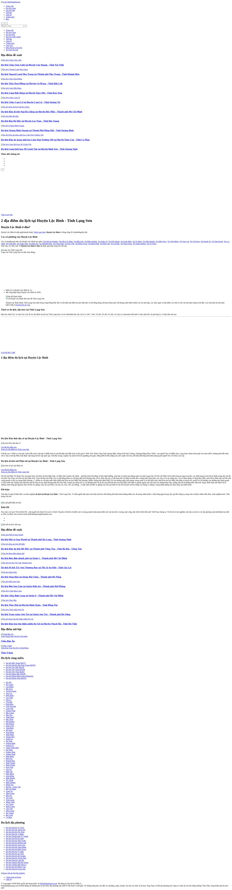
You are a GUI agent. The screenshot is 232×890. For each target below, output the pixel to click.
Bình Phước (10, 778)
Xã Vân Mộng (173, 242)
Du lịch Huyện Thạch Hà (15, 830)
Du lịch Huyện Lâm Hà (15, 860)
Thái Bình (10, 728)
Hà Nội (8, 682)
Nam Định (10, 732)
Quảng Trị (10, 746)
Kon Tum (9, 767)
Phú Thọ (9, 715)
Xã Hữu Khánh (149, 242)
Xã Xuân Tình (22, 244)
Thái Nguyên (11, 706)
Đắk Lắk (9, 772)
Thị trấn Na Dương (50, 242)
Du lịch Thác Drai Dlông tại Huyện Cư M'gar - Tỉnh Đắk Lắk (32, 83)
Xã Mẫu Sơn (78, 242)
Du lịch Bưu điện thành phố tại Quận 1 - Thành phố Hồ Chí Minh (34, 558)
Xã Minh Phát (93, 244)
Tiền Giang (10, 793)
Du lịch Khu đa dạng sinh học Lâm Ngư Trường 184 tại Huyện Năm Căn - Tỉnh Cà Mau (45, 139)
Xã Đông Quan (81, 244)
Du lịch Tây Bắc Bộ (15, 667)
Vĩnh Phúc (10, 717)
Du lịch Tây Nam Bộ (15, 670)
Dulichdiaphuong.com (48, 884)
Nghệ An (9, 739)
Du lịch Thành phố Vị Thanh (17, 836)
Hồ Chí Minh (11, 789)
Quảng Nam (10, 752)
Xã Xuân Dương (139, 244)
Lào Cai (9, 693)
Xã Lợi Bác (115, 244)
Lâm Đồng (10, 776)
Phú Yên (9, 759)
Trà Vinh (9, 798)
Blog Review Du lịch (14, 48)
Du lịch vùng (11, 8)
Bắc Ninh (9, 719)
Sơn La (8, 700)
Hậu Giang (10, 811)
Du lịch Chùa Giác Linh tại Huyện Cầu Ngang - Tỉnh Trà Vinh (32, 65)
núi (28, 305)
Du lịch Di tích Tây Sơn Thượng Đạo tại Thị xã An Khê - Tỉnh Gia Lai (36, 567)
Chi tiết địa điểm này (9, 447)
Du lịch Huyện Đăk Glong (16, 849)
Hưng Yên (10, 726)
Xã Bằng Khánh (90, 242)
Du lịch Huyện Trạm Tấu (15, 845)
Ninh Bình (10, 735)
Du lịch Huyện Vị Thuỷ (15, 828)
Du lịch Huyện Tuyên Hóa (16, 858)
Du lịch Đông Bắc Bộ (15, 674)
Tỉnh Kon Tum (6, 648)
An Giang (9, 804)
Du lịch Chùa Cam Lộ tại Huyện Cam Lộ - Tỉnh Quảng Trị (30, 102)
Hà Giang (9, 685)
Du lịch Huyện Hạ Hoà (15, 839)
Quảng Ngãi (10, 754)
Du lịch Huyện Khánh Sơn (16, 843)
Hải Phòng (10, 724)
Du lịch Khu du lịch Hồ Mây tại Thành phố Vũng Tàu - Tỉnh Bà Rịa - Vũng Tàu (41, 549)
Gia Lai (9, 769)
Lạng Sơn (9, 709)
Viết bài (9, 13)
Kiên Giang (10, 806)
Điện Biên (10, 695)
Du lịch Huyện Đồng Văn (16, 867)
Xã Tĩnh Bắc (11, 244)
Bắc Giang (10, 713)
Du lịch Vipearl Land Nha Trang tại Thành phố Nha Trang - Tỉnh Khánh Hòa (40, 74)
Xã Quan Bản (58, 244)
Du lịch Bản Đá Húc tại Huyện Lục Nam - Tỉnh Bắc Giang (30, 121)
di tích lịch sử (21, 305)
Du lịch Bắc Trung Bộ (16, 663)
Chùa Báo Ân (8, 641)
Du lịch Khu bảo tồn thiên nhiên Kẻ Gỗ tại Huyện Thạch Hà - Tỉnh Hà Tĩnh (39, 624)
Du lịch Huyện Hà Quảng (16, 856)
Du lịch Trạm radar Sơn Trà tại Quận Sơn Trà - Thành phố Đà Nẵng (35, 614)
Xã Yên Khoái (114, 242)
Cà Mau (9, 817)
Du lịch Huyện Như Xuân (16, 841)
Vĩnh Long (10, 800)
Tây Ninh (9, 780)
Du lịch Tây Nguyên (15, 672)
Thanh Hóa (10, 737)
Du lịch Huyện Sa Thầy (15, 854)
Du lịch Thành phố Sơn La (16, 865)
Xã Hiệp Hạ (33, 244)
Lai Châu (9, 698)
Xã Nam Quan (126, 244)
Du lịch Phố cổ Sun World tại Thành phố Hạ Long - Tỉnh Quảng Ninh (36, 539)
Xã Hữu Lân (105, 244)
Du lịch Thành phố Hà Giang (17, 862)
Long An (9, 791)
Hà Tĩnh (9, 741)
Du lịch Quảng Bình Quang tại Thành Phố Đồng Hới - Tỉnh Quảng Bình (37, 130)
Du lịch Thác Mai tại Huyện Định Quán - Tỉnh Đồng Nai (29, 605)
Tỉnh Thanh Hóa (7, 636)
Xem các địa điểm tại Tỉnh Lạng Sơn (15, 449)
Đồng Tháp (10, 802)
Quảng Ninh (10, 711)
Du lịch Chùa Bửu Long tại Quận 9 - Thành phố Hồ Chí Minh (32, 595)
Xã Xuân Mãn (125, 242)
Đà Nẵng (9, 750)
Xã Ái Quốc (151, 244)
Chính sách (10, 17)
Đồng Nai (9, 785)
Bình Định (10, 756)
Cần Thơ (9, 809)
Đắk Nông (10, 774)
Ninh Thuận (10, 763)
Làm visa (9, 45)
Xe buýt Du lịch (12, 50)
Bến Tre (9, 796)
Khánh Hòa (10, 761)
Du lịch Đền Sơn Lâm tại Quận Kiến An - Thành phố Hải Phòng (33, 586)
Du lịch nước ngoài (13, 37)
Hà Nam (9, 730)
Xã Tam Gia (184, 242)
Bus (7, 19)
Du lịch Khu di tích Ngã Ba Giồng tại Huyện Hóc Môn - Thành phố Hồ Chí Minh (41, 111)
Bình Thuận (10, 765)
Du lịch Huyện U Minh (15, 834)
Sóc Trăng (10, 813)
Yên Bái (9, 702)
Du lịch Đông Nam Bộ (16, 678)
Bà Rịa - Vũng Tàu (13, 787)
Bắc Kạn (9, 689)
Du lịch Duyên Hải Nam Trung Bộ (20, 665)
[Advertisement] (116, 189)
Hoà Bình (9, 704)
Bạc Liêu (9, 815)
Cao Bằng (10, 687)
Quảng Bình (10, 743)
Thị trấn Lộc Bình (66, 242)
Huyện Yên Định (20, 636)
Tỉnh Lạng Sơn (7, 215)
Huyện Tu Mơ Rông (21, 648)
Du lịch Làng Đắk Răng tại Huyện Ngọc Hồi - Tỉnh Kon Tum (31, 93)
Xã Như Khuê (217, 242)
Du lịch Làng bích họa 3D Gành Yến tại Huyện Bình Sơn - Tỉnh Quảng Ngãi (39, 149)
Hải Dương (10, 722)
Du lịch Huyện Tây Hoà (15, 832)
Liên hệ (9, 15)
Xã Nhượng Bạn (45, 244)
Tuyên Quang (11, 691)
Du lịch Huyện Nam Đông (16, 847)
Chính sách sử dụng (13, 877)
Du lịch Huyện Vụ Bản (15, 852)
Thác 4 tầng (7, 652)
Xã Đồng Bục (161, 242)
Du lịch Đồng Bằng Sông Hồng (19, 676)
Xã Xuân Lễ (102, 242)
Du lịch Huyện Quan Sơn (15, 869)
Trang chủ (10, 6)
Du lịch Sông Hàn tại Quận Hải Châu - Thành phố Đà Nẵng (31, 577)
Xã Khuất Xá (206, 242)
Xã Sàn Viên (69, 244)
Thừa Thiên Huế (12, 748)
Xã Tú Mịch (137, 242)
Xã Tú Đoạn (195, 242)
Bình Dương (10, 783)
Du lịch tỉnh (10, 10)
